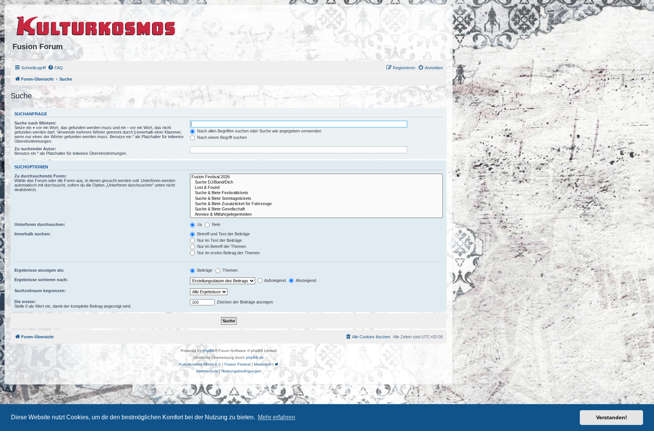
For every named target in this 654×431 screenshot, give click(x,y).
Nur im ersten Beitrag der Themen (228, 253)
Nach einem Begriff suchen (221, 137)
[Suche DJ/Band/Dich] (316, 182)
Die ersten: (25, 301)
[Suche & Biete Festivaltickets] (316, 193)
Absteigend (305, 280)
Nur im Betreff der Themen (221, 246)
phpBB (208, 351)
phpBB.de (255, 357)
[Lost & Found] (316, 187)
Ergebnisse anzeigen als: (39, 270)
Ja (199, 224)
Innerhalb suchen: (32, 234)
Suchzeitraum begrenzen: (40, 290)
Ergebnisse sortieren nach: (41, 279)
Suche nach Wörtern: (35, 123)
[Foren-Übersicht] (96, 24)
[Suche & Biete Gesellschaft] (316, 209)
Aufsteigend (274, 280)
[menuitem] (55, 67)
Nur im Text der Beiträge (219, 240)
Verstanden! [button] (611, 417)
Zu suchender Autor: (35, 148)
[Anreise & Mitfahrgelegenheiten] (316, 214)
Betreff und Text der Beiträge (223, 234)
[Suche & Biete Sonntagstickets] (316, 198)
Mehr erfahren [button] (276, 417)
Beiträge (204, 270)
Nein (215, 224)
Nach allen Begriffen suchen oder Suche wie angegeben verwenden (258, 131)
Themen (229, 270)
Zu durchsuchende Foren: (40, 176)
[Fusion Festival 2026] (316, 177)
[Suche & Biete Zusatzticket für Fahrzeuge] (316, 204)
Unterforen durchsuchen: (39, 224)
